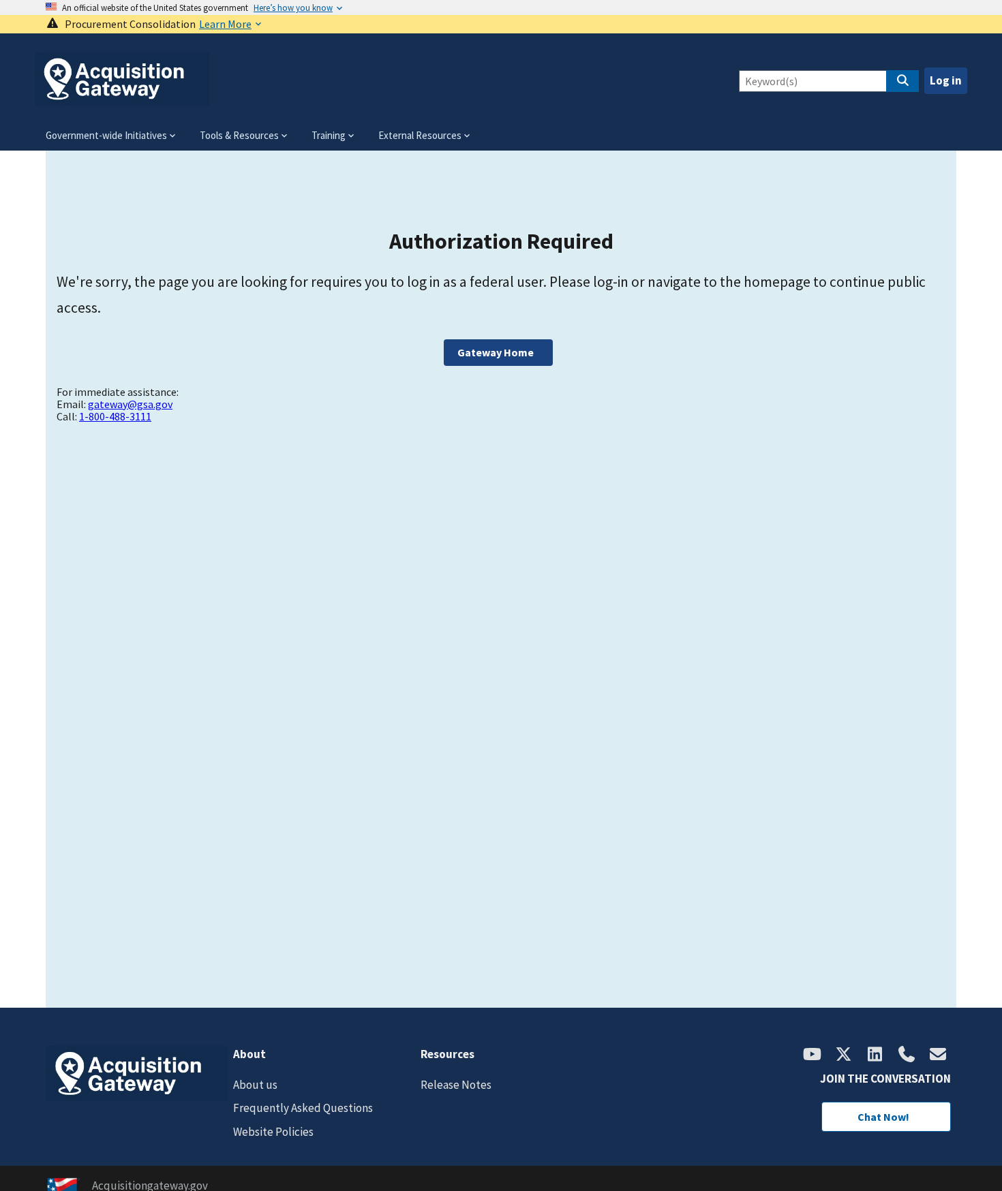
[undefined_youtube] (812, 1055)
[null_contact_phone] (907, 1055)
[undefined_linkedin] (875, 1055)
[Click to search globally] (902, 81)
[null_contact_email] (938, 1055)
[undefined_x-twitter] (844, 1055)
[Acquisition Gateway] (122, 100)
